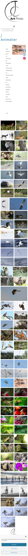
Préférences (14, 552)
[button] (25, 536)
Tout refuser (14, 548)
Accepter (14, 544)
